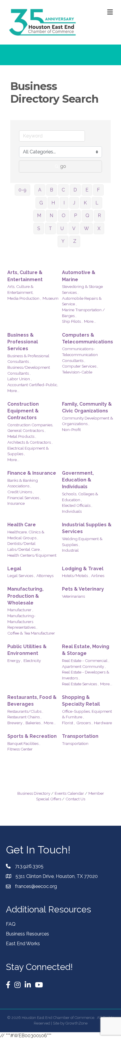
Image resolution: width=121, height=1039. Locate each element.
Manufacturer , (20, 609)
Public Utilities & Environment (27, 650)
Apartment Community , (84, 666)
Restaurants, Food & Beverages (32, 700)
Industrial (70, 550)
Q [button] (87, 215)
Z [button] (74, 241)
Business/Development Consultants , (28, 370)
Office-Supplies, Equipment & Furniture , (87, 714)
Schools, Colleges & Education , (80, 496)
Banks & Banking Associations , (22, 483)
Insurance (16, 503)
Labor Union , (19, 378)
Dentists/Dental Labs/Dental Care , (24, 546)
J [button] (74, 203)
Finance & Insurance (31, 473)
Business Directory (33, 793)
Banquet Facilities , (23, 743)
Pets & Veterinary (83, 589)
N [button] (51, 215)
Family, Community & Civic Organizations (87, 407)
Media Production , (24, 298)
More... (90, 321)
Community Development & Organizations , (87, 421)
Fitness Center (20, 749)
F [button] (98, 190)
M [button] (39, 215)
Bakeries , (34, 722)
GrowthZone (76, 1023)
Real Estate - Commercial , (85, 660)
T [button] (50, 228)
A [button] (39, 190)
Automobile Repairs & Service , (82, 301)
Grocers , (84, 722)
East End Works (23, 943)
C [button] (63, 190)
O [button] (63, 215)
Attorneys (44, 575)
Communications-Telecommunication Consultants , (80, 354)
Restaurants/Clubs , (25, 711)
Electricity (32, 660)
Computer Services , (80, 366)
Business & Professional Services (22, 341)
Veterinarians (73, 596)
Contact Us (75, 799)
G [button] (41, 203)
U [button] (62, 228)
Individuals (72, 511)
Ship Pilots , (72, 321)
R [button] (99, 215)
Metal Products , (21, 436)
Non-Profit (71, 429)
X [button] (99, 228)
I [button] (64, 203)
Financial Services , (24, 497)
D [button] (75, 190)
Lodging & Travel (82, 568)
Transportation (80, 736)
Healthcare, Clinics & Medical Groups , (25, 535)
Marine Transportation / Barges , (83, 312)
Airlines (97, 575)
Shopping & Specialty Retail (81, 700)
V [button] (73, 228)
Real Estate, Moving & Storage (85, 650)
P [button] (75, 215)
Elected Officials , (77, 505)
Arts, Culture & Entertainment (25, 276)
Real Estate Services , (80, 683)
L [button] (96, 203)
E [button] (86, 190)
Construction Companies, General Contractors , (30, 427)
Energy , (14, 660)
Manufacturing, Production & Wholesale (25, 595)
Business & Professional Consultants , (28, 358)
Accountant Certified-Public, (32, 384)
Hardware (103, 722)
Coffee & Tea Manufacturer (31, 633)
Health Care (21, 524)
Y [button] (63, 241)
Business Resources (27, 934)
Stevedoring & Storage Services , (82, 289)
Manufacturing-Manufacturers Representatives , (22, 621)
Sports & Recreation (32, 736)
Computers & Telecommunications (87, 338)
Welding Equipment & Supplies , (82, 541)
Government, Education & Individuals (78, 479)
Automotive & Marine (78, 276)
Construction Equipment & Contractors (23, 410)
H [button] (53, 203)
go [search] (63, 166)
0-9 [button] (22, 190)
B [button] (51, 190)
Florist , (68, 722)
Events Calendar (69, 793)
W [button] (86, 228)
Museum (50, 298)
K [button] (85, 203)
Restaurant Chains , (24, 716)
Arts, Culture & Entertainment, (20, 289)
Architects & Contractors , (30, 442)
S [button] (38, 228)
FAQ (11, 924)
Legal (14, 568)
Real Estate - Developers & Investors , (85, 675)
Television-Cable (77, 372)
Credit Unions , (20, 491)
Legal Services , (21, 575)
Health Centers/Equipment (31, 555)
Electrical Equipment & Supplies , (28, 451)
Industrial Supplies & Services (87, 528)
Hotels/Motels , (76, 575)
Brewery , (15, 722)
